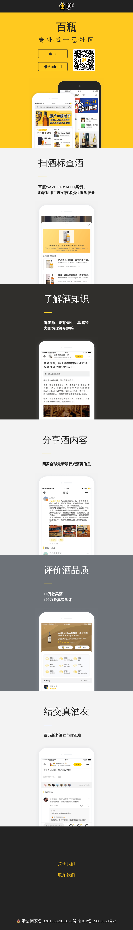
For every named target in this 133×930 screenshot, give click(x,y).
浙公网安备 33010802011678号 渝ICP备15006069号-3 (69, 921)
